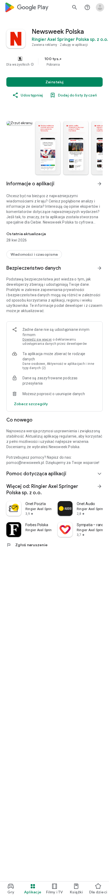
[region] (54, 61)
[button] (32, 64)
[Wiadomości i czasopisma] (34, 254)
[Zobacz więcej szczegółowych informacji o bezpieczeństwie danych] (31, 404)
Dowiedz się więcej (37, 339)
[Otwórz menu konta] (100, 7)
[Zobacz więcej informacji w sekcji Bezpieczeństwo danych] (99, 268)
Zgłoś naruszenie (27, 545)
